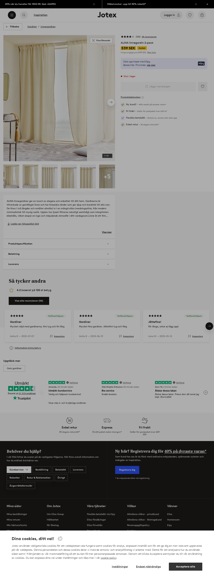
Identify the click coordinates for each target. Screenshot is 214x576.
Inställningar (120, 566)
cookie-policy (108, 557)
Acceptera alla (185, 566)
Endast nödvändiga (148, 566)
